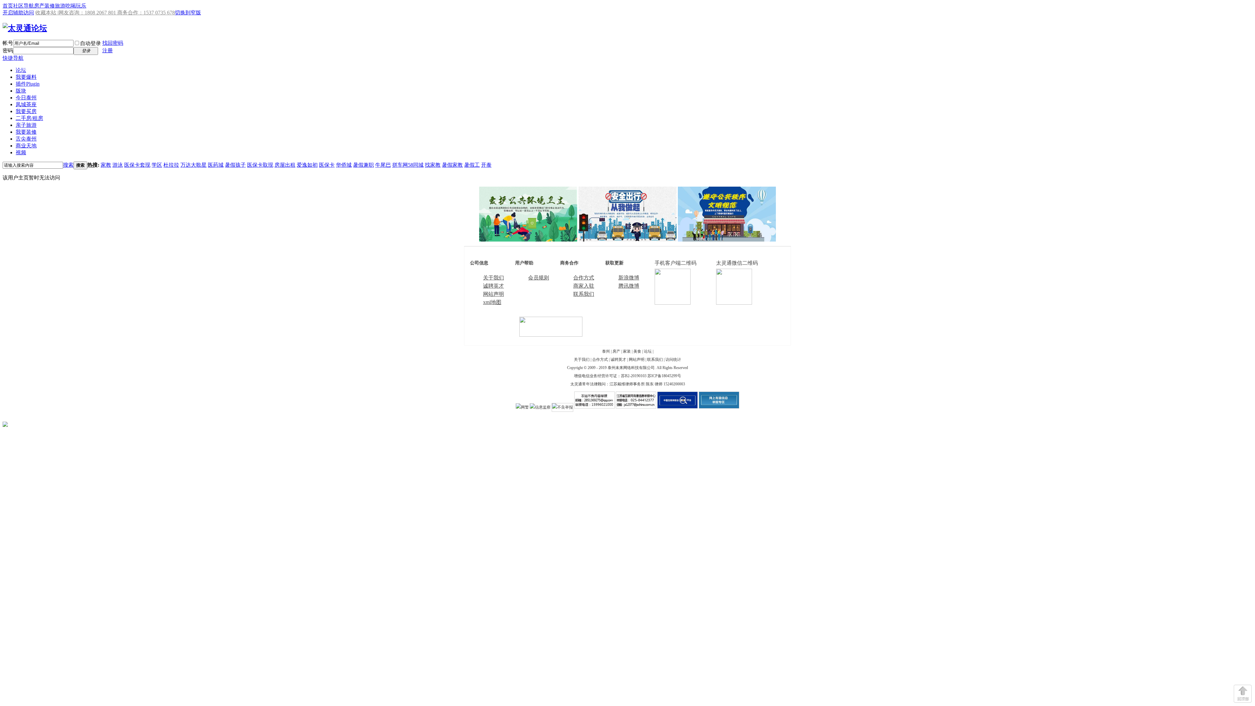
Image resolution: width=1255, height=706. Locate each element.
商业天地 (26, 145)
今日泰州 (26, 97)
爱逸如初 (307, 165)
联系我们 (583, 294)
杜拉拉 (171, 165)
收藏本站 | (47, 12)
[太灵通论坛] (25, 28)
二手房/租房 (29, 118)
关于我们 (493, 277)
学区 (157, 165)
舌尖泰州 (26, 139)
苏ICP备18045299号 (664, 376)
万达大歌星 (193, 165)
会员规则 (538, 277)
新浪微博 (628, 277)
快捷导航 (13, 58)
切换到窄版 (188, 12)
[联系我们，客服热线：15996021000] (550, 335)
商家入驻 (583, 286)
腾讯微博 (628, 286)
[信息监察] (540, 407)
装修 (49, 5)
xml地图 (492, 302)
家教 (106, 165)
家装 (627, 351)
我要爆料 (26, 77)
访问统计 (673, 359)
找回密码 (112, 43)
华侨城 (344, 165)
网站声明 (493, 294)
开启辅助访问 (18, 12)
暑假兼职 (363, 165)
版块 (21, 90)
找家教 (433, 165)
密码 (8, 50)
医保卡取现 (260, 165)
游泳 (117, 165)
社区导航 (23, 5)
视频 (21, 152)
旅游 (60, 5)
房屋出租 (285, 165)
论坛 (21, 70)
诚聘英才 (493, 286)
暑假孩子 (235, 165)
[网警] (522, 407)
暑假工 (472, 165)
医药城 (216, 165)
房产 (39, 5)
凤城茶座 (26, 104)
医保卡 (327, 165)
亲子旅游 (26, 125)
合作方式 (583, 277)
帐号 (8, 43)
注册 (107, 50)
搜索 (68, 165)
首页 (8, 5)
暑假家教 (452, 165)
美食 (637, 351)
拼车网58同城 (408, 165)
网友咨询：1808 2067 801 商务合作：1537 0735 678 (117, 12)
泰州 (606, 351)
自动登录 (90, 43)
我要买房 (26, 111)
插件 (28, 84)
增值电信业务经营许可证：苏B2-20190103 (610, 376)
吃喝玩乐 (75, 5)
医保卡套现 (137, 165)
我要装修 (26, 132)
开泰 (486, 165)
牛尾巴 (383, 165)
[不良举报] (562, 407)
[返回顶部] (1243, 694)
